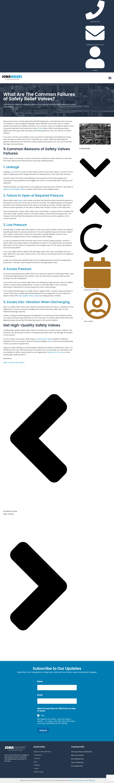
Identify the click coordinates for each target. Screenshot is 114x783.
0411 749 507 (79, 755)
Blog (35, 762)
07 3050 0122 (79, 762)
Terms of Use (83, 780)
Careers (37, 758)
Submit (43, 730)
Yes (42, 715)
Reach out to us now (55, 352)
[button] (109, 77)
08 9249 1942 (79, 759)
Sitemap (92, 780)
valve (40, 128)
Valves (36, 768)
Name (40, 681)
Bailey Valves (39, 772)
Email (40, 695)
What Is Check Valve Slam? (13, 362)
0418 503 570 (78, 766)
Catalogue (38, 755)
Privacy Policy (73, 780)
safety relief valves (44, 339)
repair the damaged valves (13, 189)
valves (20, 200)
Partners (37, 765)
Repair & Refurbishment (42, 752)
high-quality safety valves (28, 296)
